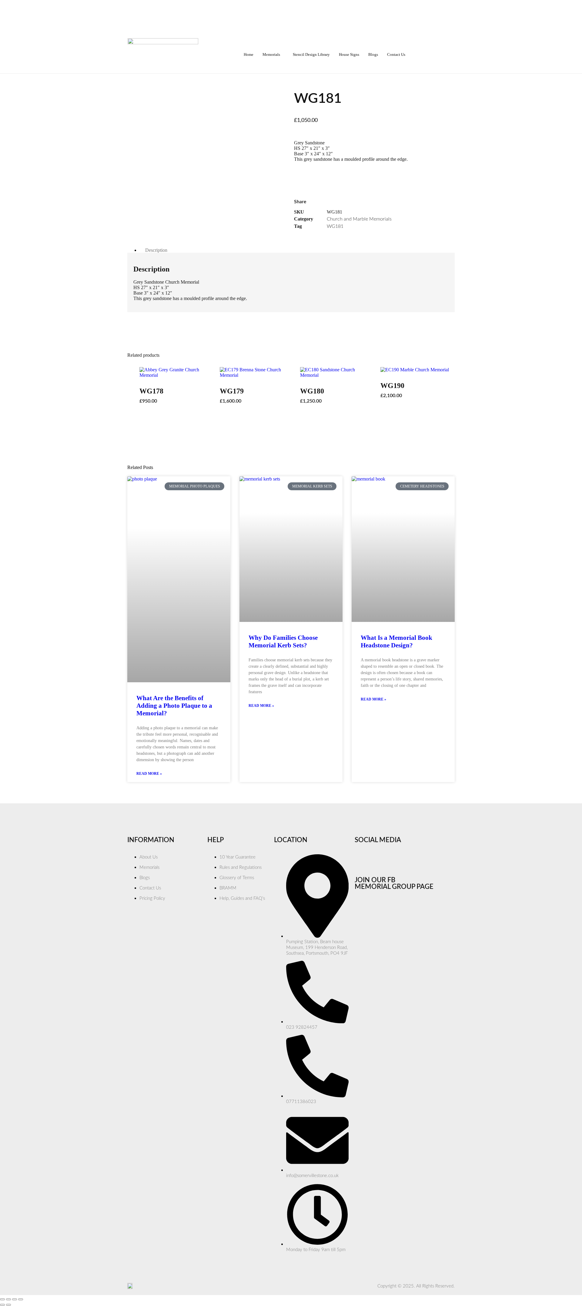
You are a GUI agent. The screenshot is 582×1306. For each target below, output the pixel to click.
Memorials (271, 54)
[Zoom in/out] (2, 1299)
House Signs (349, 54)
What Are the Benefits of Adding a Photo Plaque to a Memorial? (174, 705)
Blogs (373, 54)
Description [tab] (156, 250)
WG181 (335, 226)
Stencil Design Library (311, 54)
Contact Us (396, 54)
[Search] (439, 55)
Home (248, 54)
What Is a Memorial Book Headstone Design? (396, 641)
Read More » (149, 773)
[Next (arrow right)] (8, 1305)
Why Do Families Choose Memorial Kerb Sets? (283, 641)
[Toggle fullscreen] (8, 1299)
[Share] (14, 1299)
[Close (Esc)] (20, 1299)
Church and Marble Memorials (359, 219)
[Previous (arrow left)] (2, 1305)
